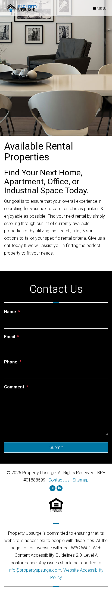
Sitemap (81, 480)
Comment (14, 386)
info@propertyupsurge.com (34, 570)
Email (9, 336)
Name (10, 311)
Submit (56, 447)
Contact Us (59, 480)
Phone (10, 362)
